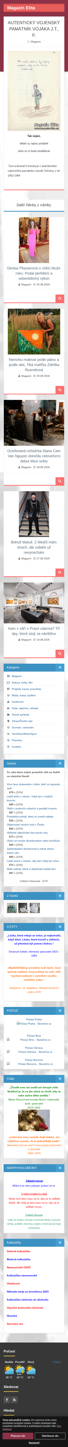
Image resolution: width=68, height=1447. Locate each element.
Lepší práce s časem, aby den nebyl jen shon (33, 860)
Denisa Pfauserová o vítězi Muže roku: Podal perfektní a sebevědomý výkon (33, 273)
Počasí (57, 1361)
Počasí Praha (34, 1019)
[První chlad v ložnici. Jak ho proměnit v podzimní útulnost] (12, 907)
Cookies (16, 746)
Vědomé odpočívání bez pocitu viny (27, 832)
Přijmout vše (18, 1436)
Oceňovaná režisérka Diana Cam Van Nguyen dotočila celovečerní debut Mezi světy (34, 456)
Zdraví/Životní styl (22, 721)
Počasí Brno (34, 1035)
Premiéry (17, 740)
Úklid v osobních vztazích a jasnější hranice (32, 808)
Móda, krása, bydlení (24, 695)
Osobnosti (17, 701)
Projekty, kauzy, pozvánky (26, 688)
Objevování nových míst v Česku (25, 824)
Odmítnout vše (50, 1436)
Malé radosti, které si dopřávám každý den (31, 868)
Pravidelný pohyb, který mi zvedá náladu (30, 816)
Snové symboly (20, 714)
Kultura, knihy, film (22, 682)
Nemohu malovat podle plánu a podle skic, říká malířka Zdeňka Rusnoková (34, 365)
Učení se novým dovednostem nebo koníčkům (33, 840)
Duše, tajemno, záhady (25, 708)
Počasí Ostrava (34, 1047)
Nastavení (34, 1443)
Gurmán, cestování (23, 727)
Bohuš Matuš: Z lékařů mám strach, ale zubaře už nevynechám (34, 547)
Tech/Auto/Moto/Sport (24, 733)
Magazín (36, 41)
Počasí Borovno (34, 1059)
